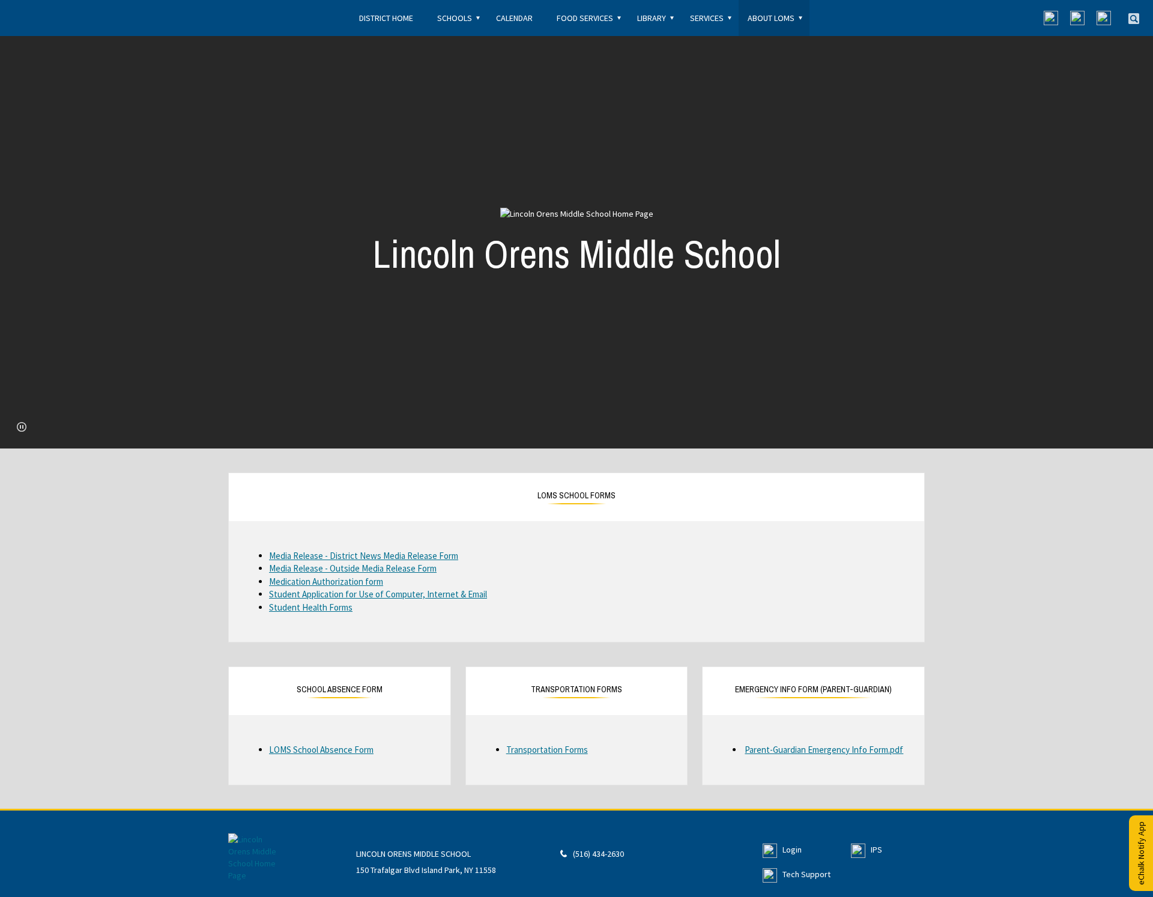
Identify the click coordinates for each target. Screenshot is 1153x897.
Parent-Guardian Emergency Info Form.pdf (824, 749)
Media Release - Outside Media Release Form (353, 568)
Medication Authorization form (326, 581)
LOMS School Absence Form (321, 749)
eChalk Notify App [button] (1141, 853)
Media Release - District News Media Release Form (363, 555)
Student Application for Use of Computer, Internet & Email (378, 594)
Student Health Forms (311, 607)
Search (1133, 18)
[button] (21, 426)
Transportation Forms (547, 749)
